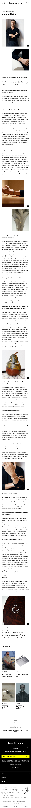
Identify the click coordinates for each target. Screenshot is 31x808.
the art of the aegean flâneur (7, 675)
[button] (5, 3)
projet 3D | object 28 (7, 708)
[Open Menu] (2, 3)
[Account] (26, 3)
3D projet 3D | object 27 (20, 708)
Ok (27, 756)
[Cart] (28, 3)
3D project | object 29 (22, 675)
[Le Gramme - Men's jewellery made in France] (15, 3)
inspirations (5, 672)
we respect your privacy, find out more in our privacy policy (13, 801)
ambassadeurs (11, 11)
